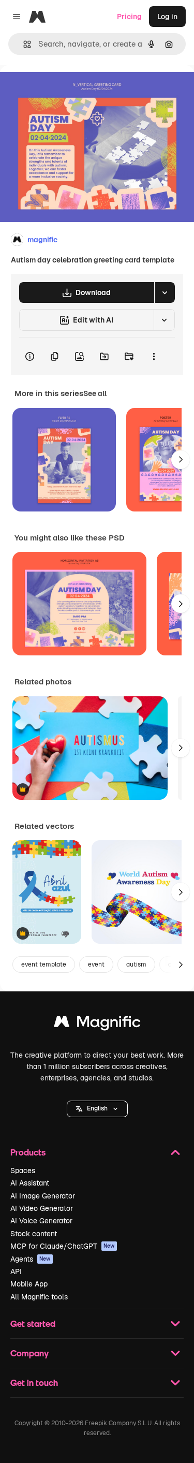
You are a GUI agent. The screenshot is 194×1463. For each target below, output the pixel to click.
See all (95, 393)
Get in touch (34, 1382)
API (16, 1271)
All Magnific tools (39, 1296)
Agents (30, 1259)
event (96, 964)
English (97, 1108)
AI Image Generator (42, 1196)
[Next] (180, 459)
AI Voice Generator (41, 1220)
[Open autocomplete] (23, 44)
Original (66, 89)
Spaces (22, 1170)
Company (29, 1353)
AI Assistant (29, 1183)
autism (136, 964)
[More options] (153, 356)
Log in (167, 16)
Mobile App (29, 1284)
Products (28, 1152)
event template (43, 964)
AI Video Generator (41, 1208)
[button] (97, 1109)
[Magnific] (97, 1024)
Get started (32, 1323)
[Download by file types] (164, 292)
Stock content (33, 1233)
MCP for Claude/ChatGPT (62, 1246)
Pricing (129, 16)
